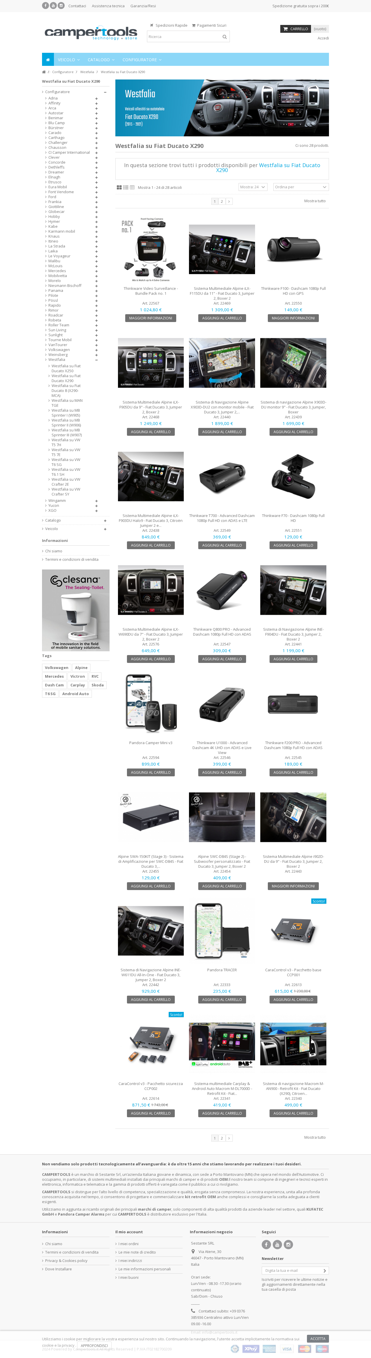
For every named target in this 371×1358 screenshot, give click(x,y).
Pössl (53, 300)
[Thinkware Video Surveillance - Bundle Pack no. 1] (151, 249)
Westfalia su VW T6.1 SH (66, 472)
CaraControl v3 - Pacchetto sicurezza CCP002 (151, 1086)
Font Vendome (61, 191)
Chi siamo (53, 551)
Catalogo (53, 520)
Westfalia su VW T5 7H (66, 442)
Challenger (58, 142)
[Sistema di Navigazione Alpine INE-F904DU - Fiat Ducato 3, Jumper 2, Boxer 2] (293, 590)
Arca (52, 108)
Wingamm (57, 500)
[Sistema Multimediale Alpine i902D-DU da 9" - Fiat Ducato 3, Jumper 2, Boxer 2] (293, 817)
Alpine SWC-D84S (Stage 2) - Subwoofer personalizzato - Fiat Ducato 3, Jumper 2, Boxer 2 (222, 861)
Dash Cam (54, 685)
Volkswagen (59, 349)
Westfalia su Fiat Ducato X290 (66, 378)
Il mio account (129, 1231)
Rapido (54, 305)
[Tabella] (132, 187)
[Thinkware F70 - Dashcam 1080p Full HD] (293, 476)
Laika (53, 251)
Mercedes (57, 270)
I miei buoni (129, 1277)
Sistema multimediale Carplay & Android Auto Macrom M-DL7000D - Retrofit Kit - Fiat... (222, 1088)
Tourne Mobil (60, 339)
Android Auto (75, 693)
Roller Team (58, 325)
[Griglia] (119, 187)
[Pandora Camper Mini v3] (151, 703)
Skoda (98, 685)
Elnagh (54, 177)
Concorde (57, 162)
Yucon (53, 505)
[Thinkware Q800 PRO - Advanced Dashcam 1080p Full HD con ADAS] (222, 590)
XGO (52, 510)
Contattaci (77, 5)
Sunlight (55, 334)
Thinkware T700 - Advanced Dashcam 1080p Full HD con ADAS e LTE (222, 518)
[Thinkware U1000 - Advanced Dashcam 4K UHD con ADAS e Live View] (222, 703)
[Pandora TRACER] (222, 931)
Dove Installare (58, 1269)
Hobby (54, 216)
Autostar (55, 113)
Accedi (323, 38)
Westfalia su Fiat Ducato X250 (66, 368)
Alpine (81, 667)
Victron (77, 676)
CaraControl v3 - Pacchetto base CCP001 (293, 972)
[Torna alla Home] (44, 72)
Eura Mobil (57, 187)
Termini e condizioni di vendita (72, 559)
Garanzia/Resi (143, 5)
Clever (54, 157)
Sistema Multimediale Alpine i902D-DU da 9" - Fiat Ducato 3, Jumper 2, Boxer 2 (293, 861)
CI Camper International (69, 152)
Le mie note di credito (137, 1252)
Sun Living (57, 330)
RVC (95, 676)
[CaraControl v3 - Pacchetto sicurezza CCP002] (151, 1044)
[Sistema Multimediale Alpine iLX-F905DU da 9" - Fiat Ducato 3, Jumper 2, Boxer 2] (151, 363)
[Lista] (125, 187)
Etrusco (54, 182)
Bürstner (56, 127)
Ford (52, 196)
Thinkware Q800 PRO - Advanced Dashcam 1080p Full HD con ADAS (222, 632)
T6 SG (50, 693)
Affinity (54, 103)
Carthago (56, 137)
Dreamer (56, 172)
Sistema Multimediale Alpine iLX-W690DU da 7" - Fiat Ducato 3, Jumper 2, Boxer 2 (151, 634)
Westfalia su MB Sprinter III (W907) (67, 432)
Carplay (77, 685)
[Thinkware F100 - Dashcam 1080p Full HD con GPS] (293, 249)
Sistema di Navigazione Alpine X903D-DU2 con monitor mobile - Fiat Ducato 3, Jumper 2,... (222, 407)
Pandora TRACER (222, 969)
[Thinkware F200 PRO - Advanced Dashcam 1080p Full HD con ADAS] (293, 703)
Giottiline (56, 206)
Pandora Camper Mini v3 (150, 742)
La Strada (56, 246)
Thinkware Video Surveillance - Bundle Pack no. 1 (151, 291)
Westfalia (56, 359)
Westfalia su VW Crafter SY (66, 492)
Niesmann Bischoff (64, 285)
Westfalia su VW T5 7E (66, 452)
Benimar (55, 117)
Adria (53, 98)
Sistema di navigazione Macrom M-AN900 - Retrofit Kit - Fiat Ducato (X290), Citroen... (293, 1088)
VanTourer (57, 344)
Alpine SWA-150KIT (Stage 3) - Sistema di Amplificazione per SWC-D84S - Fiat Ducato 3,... (150, 861)
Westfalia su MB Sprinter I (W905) (66, 413)
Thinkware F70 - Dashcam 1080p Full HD (293, 518)
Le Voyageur (59, 256)
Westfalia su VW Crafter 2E (66, 482)
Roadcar (55, 315)
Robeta (54, 320)
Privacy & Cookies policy (66, 1260)
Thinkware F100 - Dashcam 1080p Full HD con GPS (293, 291)
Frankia (54, 201)
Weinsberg (58, 354)
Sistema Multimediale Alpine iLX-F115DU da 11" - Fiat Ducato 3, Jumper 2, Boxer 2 (222, 293)
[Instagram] (61, 5)
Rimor (53, 310)
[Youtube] (53, 5)
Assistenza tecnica (108, 5)
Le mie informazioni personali (145, 1269)
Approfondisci (94, 1345)
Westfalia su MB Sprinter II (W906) (66, 423)
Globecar (56, 211)
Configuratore (57, 91)
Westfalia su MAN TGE (67, 403)
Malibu (54, 260)
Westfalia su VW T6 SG (66, 462)
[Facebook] (45, 5)
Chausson (57, 147)
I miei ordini (129, 1243)
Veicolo (51, 528)
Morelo (54, 280)
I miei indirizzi (130, 1260)
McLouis (55, 265)
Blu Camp (56, 122)
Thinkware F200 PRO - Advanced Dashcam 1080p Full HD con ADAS (293, 745)
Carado (54, 132)
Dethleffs (56, 167)
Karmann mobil (61, 231)
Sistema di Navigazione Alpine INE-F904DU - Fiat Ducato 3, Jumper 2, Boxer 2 (293, 634)
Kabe (53, 226)
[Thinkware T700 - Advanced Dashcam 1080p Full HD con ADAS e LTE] (222, 476)
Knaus (54, 236)
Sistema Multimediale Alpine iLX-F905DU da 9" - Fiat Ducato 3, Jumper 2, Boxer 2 (150, 407)
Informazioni (55, 540)
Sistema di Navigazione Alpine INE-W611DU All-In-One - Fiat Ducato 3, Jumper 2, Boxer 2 (151, 974)
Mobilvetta (57, 275)
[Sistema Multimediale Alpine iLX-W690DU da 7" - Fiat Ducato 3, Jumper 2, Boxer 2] (151, 590)
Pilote (53, 295)
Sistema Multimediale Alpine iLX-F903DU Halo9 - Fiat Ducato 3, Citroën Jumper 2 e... (151, 520)
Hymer (54, 221)
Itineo (53, 241)
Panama (55, 290)
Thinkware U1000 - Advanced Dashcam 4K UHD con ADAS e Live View (222, 747)
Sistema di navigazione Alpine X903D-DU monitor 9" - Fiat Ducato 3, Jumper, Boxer (293, 407)
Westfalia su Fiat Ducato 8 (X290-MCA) (66, 390)
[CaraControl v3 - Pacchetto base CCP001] (293, 931)
